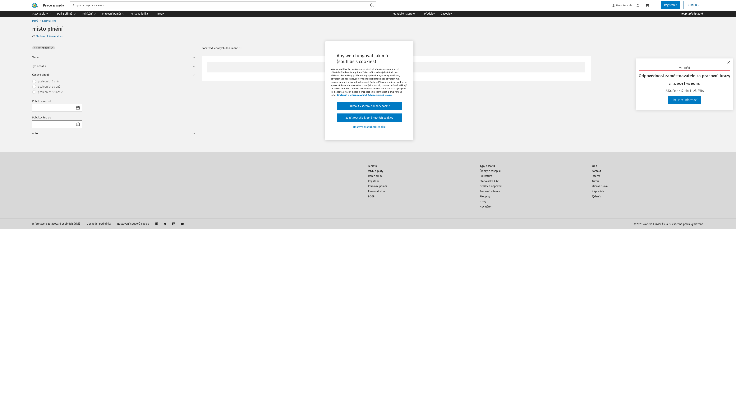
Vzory (483, 201)
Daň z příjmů (375, 176)
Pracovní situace (490, 191)
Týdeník (596, 196)
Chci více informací (684, 100)
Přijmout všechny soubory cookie (369, 106)
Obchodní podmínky (99, 223)
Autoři (595, 181)
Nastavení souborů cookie (133, 223)
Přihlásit (695, 5)
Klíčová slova (49, 21)
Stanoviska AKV (489, 181)
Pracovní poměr (377, 186)
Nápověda (598, 191)
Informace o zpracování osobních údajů (56, 223)
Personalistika (376, 191)
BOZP (371, 196)
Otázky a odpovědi (491, 186)
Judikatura (486, 176)
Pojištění (373, 181)
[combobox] (223, 5)
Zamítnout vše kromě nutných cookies (369, 117)
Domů (35, 21)
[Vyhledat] (372, 5)
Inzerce (596, 176)
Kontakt (596, 171)
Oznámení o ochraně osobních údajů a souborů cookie (364, 95)
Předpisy (485, 196)
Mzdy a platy (375, 171)
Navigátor (486, 206)
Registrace (670, 5)
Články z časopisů (490, 171)
